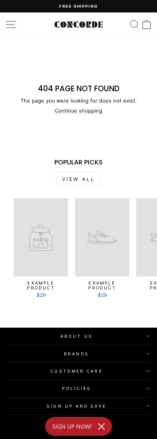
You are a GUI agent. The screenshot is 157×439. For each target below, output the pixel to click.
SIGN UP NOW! (72, 426)
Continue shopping (78, 111)
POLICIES (76, 388)
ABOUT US (76, 336)
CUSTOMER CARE (76, 371)
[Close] (101, 426)
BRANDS (76, 353)
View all (78, 179)
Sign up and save (76, 406)
